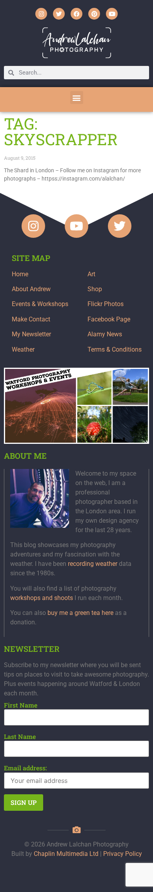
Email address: (25, 768)
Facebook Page (108, 319)
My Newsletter (31, 334)
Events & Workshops (40, 304)
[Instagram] (41, 14)
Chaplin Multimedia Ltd (66, 853)
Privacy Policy (122, 853)
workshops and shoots (41, 598)
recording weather (92, 563)
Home (20, 274)
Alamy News (104, 334)
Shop (94, 289)
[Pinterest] (94, 14)
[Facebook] (76, 14)
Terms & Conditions (114, 349)
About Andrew (31, 289)
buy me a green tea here (80, 613)
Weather (23, 349)
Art (91, 274)
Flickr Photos (105, 304)
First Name (20, 705)
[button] (76, 97)
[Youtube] (112, 14)
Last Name (20, 736)
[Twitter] (59, 14)
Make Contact (31, 319)
